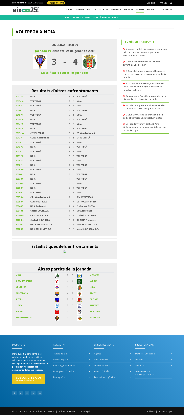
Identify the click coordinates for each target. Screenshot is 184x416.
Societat (103, 9)
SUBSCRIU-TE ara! (56, 3)
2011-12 (19, 151)
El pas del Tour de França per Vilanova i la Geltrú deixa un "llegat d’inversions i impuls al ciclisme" (144, 86)
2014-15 (19, 124)
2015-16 (19, 114)
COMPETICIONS (72, 17)
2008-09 (19, 169)
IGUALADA (95, 311)
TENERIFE (94, 305)
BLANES (19, 311)
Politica (91, 9)
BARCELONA (22, 293)
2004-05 (19, 206)
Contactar (139, 365)
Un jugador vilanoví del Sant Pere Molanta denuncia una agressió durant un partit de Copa (144, 127)
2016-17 (19, 105)
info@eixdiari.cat (142, 371)
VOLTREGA (21, 287)
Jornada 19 (43, 51)
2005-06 (19, 197)
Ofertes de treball (102, 365)
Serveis (150, 9)
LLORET (93, 281)
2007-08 (19, 178)
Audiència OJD (165, 411)
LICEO (18, 274)
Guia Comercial (101, 359)
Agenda (97, 353)
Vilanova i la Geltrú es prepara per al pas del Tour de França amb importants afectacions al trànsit (145, 52)
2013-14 (19, 133)
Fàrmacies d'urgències (104, 377)
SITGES (19, 299)
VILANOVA (95, 317)
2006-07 (19, 188)
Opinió (68, 9)
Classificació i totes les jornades (64, 73)
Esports (140, 9)
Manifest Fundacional (145, 353)
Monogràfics (59, 377)
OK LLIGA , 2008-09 (90, 17)
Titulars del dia (60, 353)
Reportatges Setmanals (64, 365)
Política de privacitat (45, 411)
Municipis (151, 3)
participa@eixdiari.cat (145, 374)
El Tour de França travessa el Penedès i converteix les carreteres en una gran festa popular (144, 74)
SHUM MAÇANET (24, 281)
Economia (116, 9)
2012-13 (19, 142)
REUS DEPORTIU (23, 317)
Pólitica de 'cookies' (68, 411)
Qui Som (139, 359)
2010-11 (19, 160)
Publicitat (151, 411)
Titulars (163, 3)
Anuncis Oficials (101, 371)
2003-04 (19, 215)
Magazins (164, 9)
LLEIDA (19, 305)
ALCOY (93, 293)
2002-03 (19, 224)
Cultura (128, 9)
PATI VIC (94, 299)
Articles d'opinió (60, 359)
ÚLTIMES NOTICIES (108, 17)
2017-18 (19, 96)
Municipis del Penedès (63, 371)
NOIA (92, 287)
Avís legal (85, 411)
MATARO (94, 274)
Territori (79, 9)
